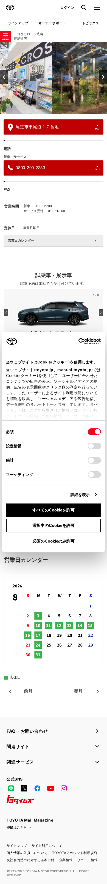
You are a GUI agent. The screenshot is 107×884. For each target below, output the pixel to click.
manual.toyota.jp (74, 369)
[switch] (94, 446)
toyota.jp (44, 369)
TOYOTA (9, 7)
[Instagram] (63, 788)
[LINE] (11, 788)
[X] (24, 788)
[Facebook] (37, 788)
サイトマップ (17, 846)
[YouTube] (50, 788)
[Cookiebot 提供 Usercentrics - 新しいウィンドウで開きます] (77, 341)
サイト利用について (47, 846)
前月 (28, 691)
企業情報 (66, 860)
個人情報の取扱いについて (27, 853)
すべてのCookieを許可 (53, 510)
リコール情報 (87, 860)
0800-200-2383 (30, 167)
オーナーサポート (52, 23)
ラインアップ (18, 23)
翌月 (78, 691)
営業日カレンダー (21, 240)
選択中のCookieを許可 (53, 525)
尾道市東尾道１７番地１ (39, 126)
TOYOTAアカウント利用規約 (74, 853)
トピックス (90, 23)
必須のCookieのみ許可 (53, 541)
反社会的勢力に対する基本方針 (31, 860)
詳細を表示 (80, 494)
